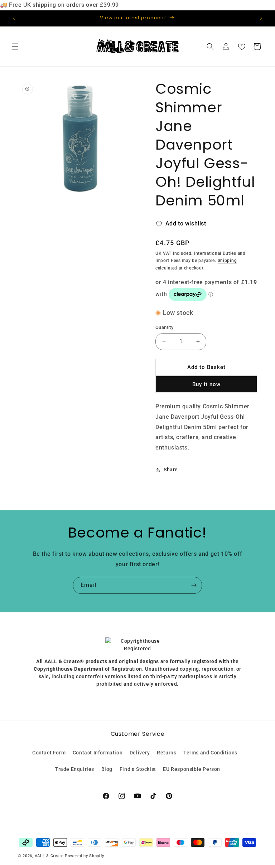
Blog (106, 769)
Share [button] (171, 469)
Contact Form (49, 752)
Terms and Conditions (210, 752)
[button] (15, 46)
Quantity (164, 327)
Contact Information (97, 752)
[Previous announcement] (14, 18)
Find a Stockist (138, 769)
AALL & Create (49, 856)
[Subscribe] (194, 585)
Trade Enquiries (74, 769)
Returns (166, 752)
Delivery (140, 752)
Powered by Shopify (84, 856)
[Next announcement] (261, 18)
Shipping (227, 260)
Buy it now (206, 384)
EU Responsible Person (191, 769)
